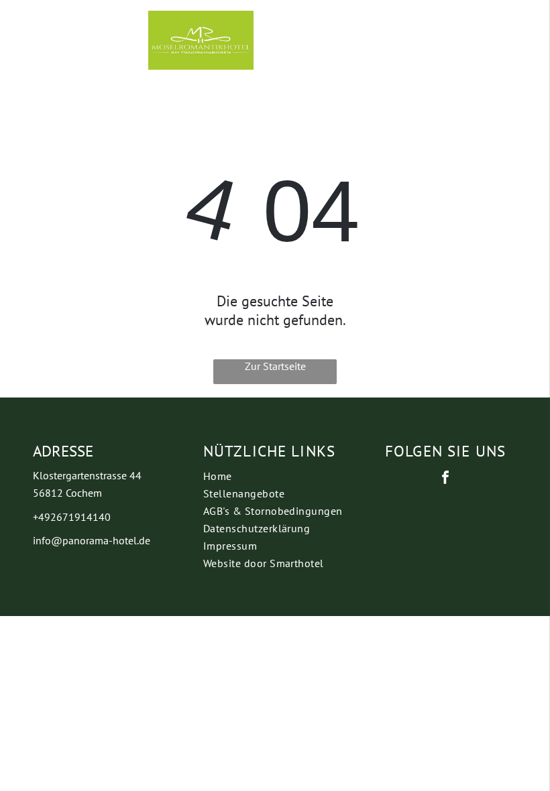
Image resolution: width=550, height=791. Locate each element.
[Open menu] (412, 40)
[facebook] (445, 479)
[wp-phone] (36, 50)
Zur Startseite (275, 366)
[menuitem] (275, 476)
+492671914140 (72, 517)
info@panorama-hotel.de (91, 540)
